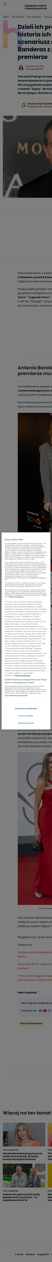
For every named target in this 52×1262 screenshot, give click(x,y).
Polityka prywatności (22, 675)
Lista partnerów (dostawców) (16, 695)
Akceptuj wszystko (26, 723)
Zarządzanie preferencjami (26, 708)
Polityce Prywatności (16, 597)
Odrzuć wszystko (26, 715)
